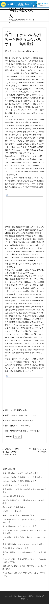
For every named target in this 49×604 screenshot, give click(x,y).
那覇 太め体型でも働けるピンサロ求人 (21, 415)
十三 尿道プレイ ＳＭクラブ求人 (36, 450)
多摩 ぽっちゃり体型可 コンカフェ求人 (20, 473)
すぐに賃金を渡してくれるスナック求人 (19, 526)
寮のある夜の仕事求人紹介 (14, 507)
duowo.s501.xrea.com (29, 51)
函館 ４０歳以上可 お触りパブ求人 (19, 515)
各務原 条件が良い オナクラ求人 (19, 420)
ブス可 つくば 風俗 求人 (13, 511)
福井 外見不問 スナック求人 (17, 426)
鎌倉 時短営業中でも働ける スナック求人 (22, 431)
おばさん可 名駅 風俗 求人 (14, 496)
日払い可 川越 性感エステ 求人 (16, 548)
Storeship (35, 596)
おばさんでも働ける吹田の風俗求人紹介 (19, 481)
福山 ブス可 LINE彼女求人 (16, 410)
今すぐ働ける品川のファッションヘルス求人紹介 (23, 544)
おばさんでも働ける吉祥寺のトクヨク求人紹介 (22, 477)
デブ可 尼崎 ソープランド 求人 (16, 485)
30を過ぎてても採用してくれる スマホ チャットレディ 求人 (12, 451)
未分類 (7, 31)
